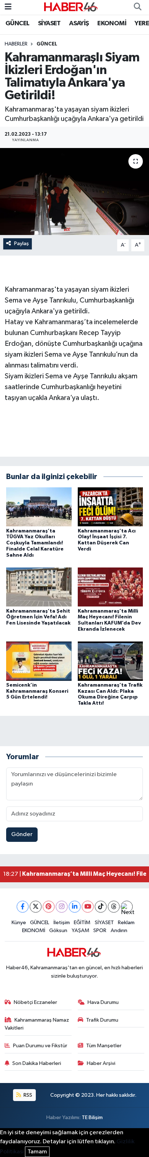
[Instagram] (62, 907)
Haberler (16, 44)
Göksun (58, 930)
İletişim (62, 922)
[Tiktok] (101, 907)
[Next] (127, 907)
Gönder (22, 834)
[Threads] (114, 907)
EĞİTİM (82, 922)
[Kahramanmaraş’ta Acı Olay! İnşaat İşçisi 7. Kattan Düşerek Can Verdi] (110, 507)
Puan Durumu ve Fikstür (40, 1045)
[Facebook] (23, 907)
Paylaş (21, 243)
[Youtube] (88, 907)
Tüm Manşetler (104, 1045)
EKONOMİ (111, 23)
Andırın (119, 930)
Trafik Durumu (102, 1020)
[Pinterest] (49, 907)
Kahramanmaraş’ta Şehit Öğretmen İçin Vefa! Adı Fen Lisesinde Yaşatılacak (38, 617)
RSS (27, 1095)
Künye (19, 922)
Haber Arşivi (101, 1063)
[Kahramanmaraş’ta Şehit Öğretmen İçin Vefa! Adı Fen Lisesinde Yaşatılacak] (39, 587)
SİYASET (49, 23)
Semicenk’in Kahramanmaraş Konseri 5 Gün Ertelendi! (37, 691)
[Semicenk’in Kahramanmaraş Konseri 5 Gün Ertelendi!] (39, 661)
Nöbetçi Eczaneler (35, 1002)
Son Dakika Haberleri (36, 1063)
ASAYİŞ (79, 23)
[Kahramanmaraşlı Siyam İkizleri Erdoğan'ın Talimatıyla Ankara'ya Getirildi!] (74, 191)
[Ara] (137, 7)
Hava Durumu (103, 1002)
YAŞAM (80, 930)
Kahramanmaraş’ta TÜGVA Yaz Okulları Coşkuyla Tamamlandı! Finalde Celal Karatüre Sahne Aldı (35, 543)
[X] (36, 907)
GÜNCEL (17, 23)
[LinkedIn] (75, 907)
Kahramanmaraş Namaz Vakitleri (37, 1024)
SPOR (99, 930)
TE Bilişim (92, 1117)
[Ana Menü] (8, 7)
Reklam (126, 922)
